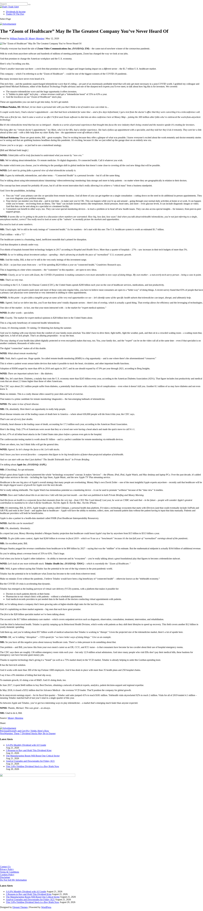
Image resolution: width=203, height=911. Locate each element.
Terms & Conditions (9, 872)
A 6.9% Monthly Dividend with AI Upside (26, 745)
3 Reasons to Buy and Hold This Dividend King (28, 750)
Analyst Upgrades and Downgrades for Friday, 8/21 (30, 761)
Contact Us (5, 866)
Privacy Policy (7, 869)
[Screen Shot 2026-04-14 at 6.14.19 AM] (37, 776)
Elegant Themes (20, 907)
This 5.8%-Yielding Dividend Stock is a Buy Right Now (32, 766)
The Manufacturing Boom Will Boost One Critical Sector (33, 755)
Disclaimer (5, 877)
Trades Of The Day (15, 14)
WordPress (46, 907)
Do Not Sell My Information (13, 880)
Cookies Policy (7, 874)
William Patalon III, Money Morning (27, 38)
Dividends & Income (16, 11)
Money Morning (15, 718)
